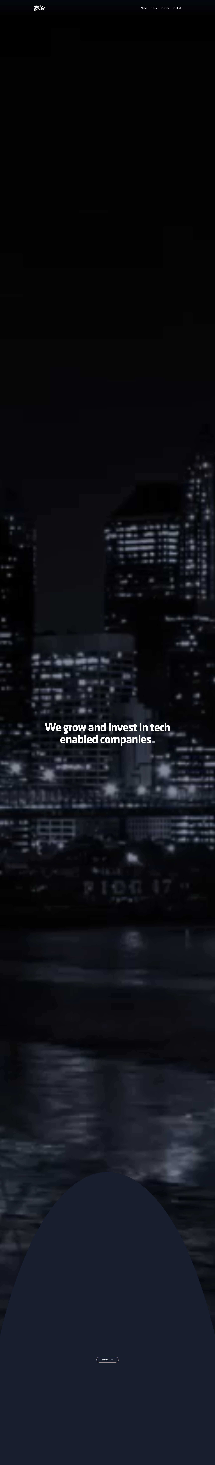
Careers (165, 8)
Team (154, 8)
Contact (177, 8)
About (144, 8)
